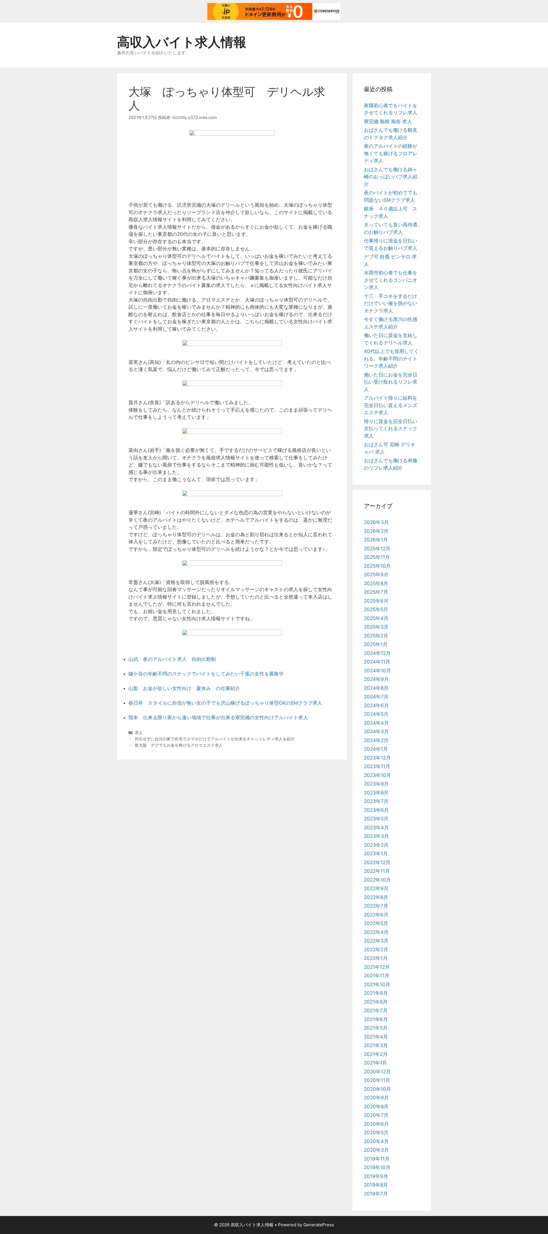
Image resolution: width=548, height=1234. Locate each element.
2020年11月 (377, 1080)
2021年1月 (375, 1063)
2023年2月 (376, 845)
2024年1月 (376, 749)
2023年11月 (377, 766)
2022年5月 (376, 923)
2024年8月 (376, 688)
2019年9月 (376, 1176)
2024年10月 (377, 670)
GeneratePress (318, 1224)
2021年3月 (376, 1045)
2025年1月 (376, 644)
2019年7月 (376, 1194)
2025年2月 (376, 636)
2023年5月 (376, 819)
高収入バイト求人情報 (181, 42)
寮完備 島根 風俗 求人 (388, 121)
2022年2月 (376, 949)
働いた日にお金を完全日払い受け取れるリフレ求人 (390, 382)
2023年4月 (376, 827)
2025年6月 (376, 601)
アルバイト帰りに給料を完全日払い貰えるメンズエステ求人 (390, 405)
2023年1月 (376, 853)
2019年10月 (377, 1167)
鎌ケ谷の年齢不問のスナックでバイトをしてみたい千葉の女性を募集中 (206, 674)
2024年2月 (376, 740)
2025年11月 (377, 557)
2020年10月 (377, 1089)
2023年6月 (376, 810)
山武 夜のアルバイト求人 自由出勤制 (172, 659)
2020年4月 (376, 1141)
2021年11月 (376, 975)
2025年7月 (376, 592)
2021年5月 (376, 1028)
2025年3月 (376, 627)
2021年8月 (376, 1002)
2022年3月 (376, 941)
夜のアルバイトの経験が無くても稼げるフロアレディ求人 (390, 153)
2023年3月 (376, 836)
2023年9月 (376, 784)
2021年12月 (377, 967)
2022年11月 (377, 871)
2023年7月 (376, 801)
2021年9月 (376, 993)
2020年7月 (376, 1115)
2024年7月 (376, 696)
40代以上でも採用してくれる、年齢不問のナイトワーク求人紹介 (391, 358)
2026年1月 (376, 540)
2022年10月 (377, 880)
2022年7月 (376, 906)
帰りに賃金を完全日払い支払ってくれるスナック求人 (390, 428)
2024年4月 (376, 723)
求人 (139, 732)
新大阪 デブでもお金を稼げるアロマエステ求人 (179, 745)
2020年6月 (376, 1124)
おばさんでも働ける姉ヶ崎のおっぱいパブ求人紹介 (390, 177)
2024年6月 (376, 705)
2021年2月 (376, 1054)
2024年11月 (377, 662)
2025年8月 (376, 583)
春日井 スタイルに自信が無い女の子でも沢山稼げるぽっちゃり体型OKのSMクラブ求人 (225, 703)
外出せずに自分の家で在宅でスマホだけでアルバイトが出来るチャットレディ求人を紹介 (215, 738)
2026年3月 (376, 522)
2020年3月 (376, 1150)
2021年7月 (376, 1010)
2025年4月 (376, 618)
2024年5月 (376, 714)
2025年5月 (376, 609)
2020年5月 (376, 1132)
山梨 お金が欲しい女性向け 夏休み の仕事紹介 (184, 688)
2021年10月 (377, 984)
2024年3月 (376, 731)
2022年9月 (376, 888)
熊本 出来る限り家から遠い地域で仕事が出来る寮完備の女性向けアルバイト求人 (218, 717)
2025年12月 (377, 548)
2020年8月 (376, 1106)
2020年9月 (376, 1098)
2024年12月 (377, 653)
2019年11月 (377, 1159)
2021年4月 (376, 1037)
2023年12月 (377, 758)
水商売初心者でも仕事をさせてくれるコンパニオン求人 (390, 280)
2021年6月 (376, 1019)
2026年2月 (376, 531)
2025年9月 (376, 574)
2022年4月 (376, 932)
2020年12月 (377, 1071)
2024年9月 (376, 679)
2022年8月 (376, 897)
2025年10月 (377, 566)
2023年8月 (376, 793)
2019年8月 (376, 1185)
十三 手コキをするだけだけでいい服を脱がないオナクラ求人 (390, 303)
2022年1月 (376, 958)
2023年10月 (377, 775)
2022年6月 (376, 915)
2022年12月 (377, 862)
